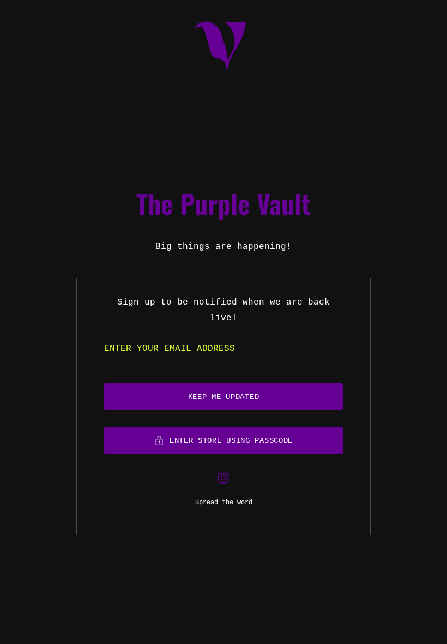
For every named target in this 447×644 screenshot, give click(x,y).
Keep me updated (223, 396)
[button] (223, 440)
